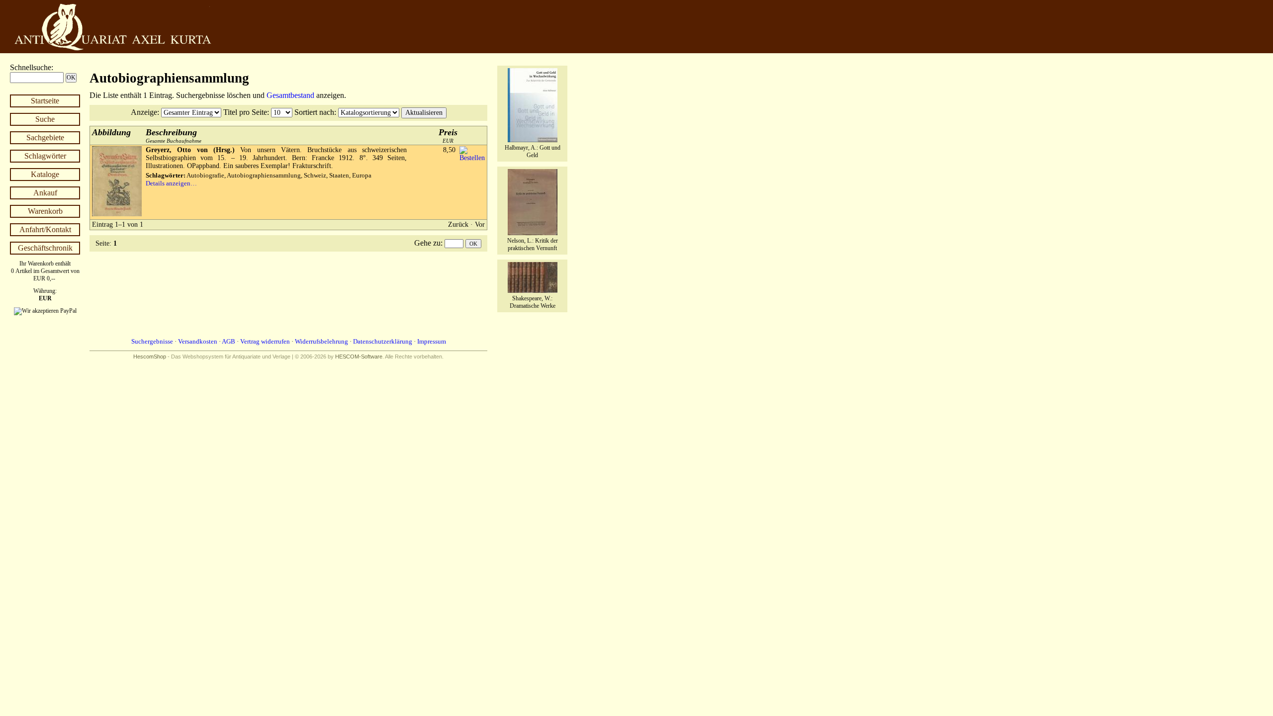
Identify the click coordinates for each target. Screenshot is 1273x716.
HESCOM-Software (358, 356)
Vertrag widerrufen (265, 341)
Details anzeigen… (171, 183)
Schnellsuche (30, 67)
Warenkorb (45, 211)
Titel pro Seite (245, 112)
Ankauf (45, 192)
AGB (228, 341)
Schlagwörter (45, 156)
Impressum (431, 341)
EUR (448, 135)
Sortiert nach (314, 112)
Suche (45, 119)
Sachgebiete (45, 137)
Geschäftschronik (45, 248)
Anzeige (144, 112)
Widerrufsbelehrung (321, 341)
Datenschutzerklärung (382, 341)
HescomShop (149, 356)
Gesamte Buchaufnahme (173, 135)
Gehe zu (427, 243)
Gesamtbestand (290, 95)
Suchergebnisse (152, 341)
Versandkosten (197, 341)
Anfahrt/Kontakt (45, 229)
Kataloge (45, 174)
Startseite (45, 100)
